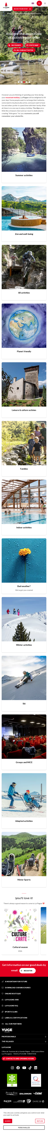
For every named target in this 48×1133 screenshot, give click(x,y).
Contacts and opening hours (20, 1059)
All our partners (13, 1024)
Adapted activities (24, 821)
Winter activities (24, 645)
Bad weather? (24, 586)
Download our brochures (17, 988)
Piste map (33, 45)
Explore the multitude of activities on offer (28, 13)
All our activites (25, 50)
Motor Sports (24, 879)
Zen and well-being (24, 234)
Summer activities (24, 175)
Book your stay (21, 9)
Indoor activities (24, 527)
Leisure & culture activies (24, 410)
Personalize (24, 1127)
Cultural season (20, 947)
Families (24, 468)
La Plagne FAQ (11, 1006)
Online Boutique (12, 994)
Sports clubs (10, 1012)
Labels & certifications (15, 1018)
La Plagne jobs (11, 1000)
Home (9, 13)
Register (28, 971)
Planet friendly (24, 351)
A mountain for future (16, 981)
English (33, 3)
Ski (24, 703)
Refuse (40, 1121)
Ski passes (16, 45)
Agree (8, 1121)
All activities (24, 292)
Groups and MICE (24, 762)
